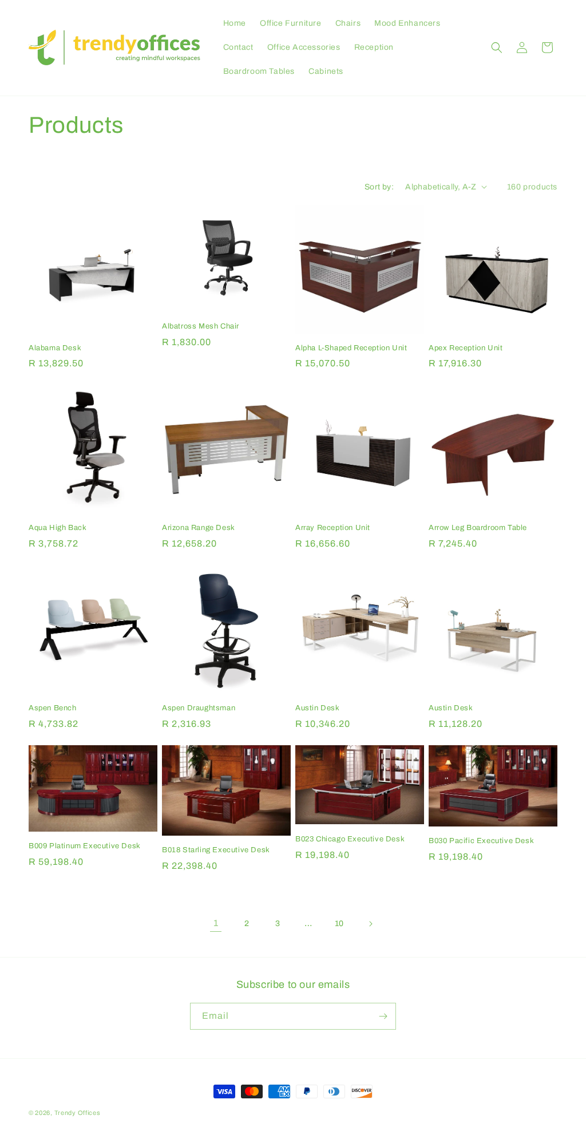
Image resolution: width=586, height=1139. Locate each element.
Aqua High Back (57, 528)
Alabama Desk (55, 348)
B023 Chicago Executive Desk (350, 839)
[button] (496, 47)
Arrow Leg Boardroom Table (478, 528)
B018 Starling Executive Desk (216, 850)
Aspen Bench (53, 708)
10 (339, 923)
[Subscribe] (382, 1016)
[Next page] (370, 923)
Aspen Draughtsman (198, 708)
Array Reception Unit (332, 528)
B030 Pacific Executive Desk (481, 841)
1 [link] (216, 923)
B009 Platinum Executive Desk (85, 846)
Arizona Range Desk (198, 528)
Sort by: (379, 187)
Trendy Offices (77, 1112)
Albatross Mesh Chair (200, 326)
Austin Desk (317, 708)
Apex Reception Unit (465, 348)
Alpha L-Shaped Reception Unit (351, 348)
